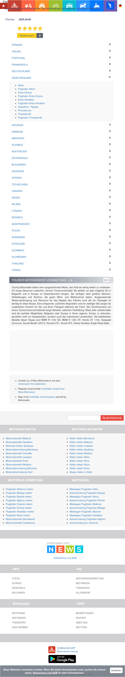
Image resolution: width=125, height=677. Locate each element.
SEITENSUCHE (113, 418)
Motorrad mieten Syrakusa (19, 445)
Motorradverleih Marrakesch (20, 519)
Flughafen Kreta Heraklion (31, 103)
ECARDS (16, 583)
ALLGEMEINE (83, 592)
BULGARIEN (18, 592)
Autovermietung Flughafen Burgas (87, 492)
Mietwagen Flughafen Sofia (84, 489)
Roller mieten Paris (79, 460)
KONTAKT (81, 617)
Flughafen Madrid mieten (19, 496)
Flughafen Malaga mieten (19, 492)
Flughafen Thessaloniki (30, 117)
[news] (65, 546)
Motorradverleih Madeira (18, 464)
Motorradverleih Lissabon (19, 457)
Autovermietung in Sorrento (84, 522)
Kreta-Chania (25, 92)
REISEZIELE (18, 587)
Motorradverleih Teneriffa (19, 453)
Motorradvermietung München (21, 468)
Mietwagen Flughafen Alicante (85, 511)
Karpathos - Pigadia (28, 106)
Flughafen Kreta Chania (30, 96)
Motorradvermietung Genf (19, 472)
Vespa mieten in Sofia (81, 472)
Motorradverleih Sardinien (19, 442)
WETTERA (81, 627)
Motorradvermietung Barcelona (22, 449)
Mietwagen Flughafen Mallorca (85, 504)
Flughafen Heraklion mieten (20, 511)
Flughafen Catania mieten (19, 504)
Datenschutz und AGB (65, 558)
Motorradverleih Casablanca (20, 522)
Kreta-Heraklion (26, 99)
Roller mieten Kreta (80, 468)
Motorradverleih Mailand (18, 438)
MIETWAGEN (83, 583)
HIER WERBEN (20, 627)
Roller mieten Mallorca (81, 442)
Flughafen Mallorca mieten (19, 489)
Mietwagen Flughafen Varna (84, 496)
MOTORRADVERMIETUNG (90, 578)
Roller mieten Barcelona (82, 438)
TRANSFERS (83, 587)
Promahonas (24, 110)
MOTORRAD (18, 613)
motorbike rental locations (42, 396)
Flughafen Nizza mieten (18, 515)
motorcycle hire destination (32, 383)
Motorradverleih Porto (17, 460)
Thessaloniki (24, 114)
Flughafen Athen (26, 88)
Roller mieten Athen (80, 457)
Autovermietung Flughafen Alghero (88, 519)
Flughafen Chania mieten (19, 507)
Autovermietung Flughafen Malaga (87, 507)
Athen (21, 85)
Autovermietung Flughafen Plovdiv (87, 500)
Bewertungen (27, 35)
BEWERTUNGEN (85, 613)
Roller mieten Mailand (81, 453)
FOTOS (16, 578)
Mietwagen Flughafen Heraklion (86, 515)
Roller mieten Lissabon (81, 445)
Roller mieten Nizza (80, 464)
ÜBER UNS (81, 622)
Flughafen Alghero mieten (19, 500)
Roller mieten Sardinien (82, 449)
